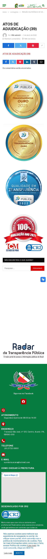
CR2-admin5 (16, 35)
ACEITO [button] (19, 553)
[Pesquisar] (43, 5)
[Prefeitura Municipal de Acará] (25, 5)
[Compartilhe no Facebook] (8, 45)
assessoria (30, 525)
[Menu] (4, 5)
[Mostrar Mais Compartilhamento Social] (41, 45)
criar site (18, 522)
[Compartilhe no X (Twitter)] (21, 45)
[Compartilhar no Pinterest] (33, 45)
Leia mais (32, 545)
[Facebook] (23, 401)
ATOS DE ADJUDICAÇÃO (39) (16, 54)
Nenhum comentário (12, 39)
